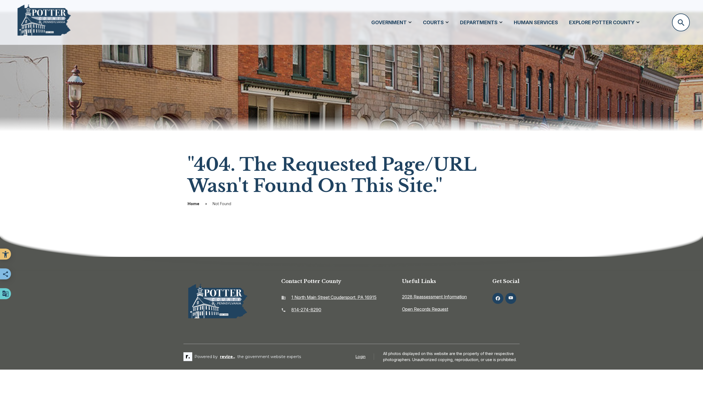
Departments (479, 22)
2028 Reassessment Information (434, 296)
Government (389, 22)
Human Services (536, 22)
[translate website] (5, 293)
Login (361, 356)
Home (193, 203)
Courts (433, 22)
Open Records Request (425, 309)
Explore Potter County (602, 22)
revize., (227, 356)
